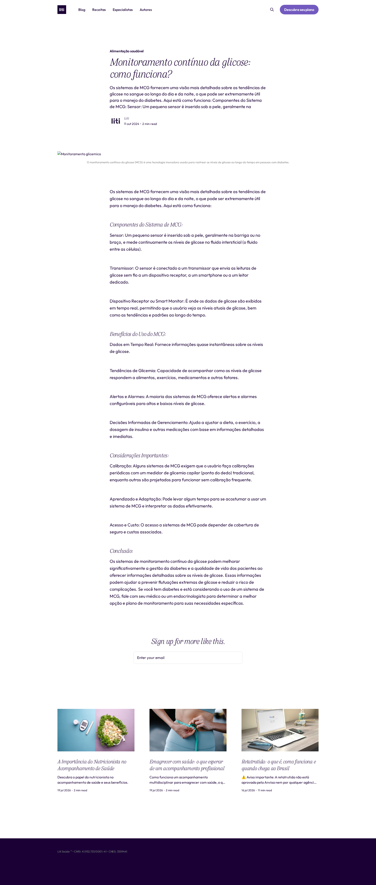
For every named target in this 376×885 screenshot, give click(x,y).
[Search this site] (272, 9)
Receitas (99, 9)
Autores (146, 9)
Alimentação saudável (127, 51)
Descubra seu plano (299, 9)
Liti (126, 118)
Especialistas (123, 9)
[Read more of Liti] (116, 121)
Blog (81, 9)
